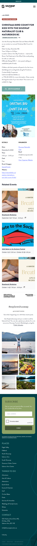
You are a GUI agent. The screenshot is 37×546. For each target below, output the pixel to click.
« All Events (5, 15)
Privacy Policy (10, 541)
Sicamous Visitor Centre (9, 463)
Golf (3, 491)
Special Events (6, 167)
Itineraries (5, 510)
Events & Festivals (7, 488)
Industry (18, 1)
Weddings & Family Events (10, 504)
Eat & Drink (5, 485)
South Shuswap (6, 460)
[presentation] (18, 200)
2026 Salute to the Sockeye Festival (13, 249)
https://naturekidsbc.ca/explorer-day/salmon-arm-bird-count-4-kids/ (9, 175)
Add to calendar (14, 89)
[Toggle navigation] (34, 6)
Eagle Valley (5, 447)
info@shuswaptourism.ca (9, 528)
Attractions (5, 481)
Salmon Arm (5, 457)
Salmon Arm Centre (8, 466)
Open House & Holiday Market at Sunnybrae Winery (9, 295)
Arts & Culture (6, 478)
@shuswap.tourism (18, 311)
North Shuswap (6, 454)
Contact (4, 541)
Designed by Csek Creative (17, 544)
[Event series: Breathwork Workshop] (25, 217)
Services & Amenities (8, 500)
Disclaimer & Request (19, 541)
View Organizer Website (25, 160)
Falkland (4, 450)
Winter (4, 507)
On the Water (6, 494)
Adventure (5, 475)
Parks (3, 497)
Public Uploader (18, 325)
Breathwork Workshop (9, 215)
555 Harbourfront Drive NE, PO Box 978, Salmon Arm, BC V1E (10, 521)
